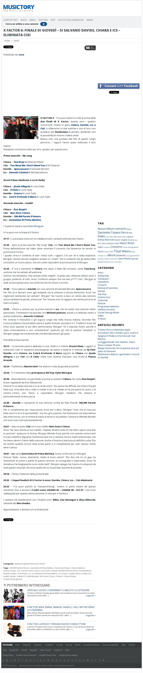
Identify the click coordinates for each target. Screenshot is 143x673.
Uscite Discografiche (71, 19)
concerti (120, 228)
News (90, 19)
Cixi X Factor (45, 570)
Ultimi (67, 650)
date (136, 240)
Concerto (116, 247)
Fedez (101, 236)
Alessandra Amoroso (106, 262)
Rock (24, 19)
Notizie (43, 19)
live (111, 251)
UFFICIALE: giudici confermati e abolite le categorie (58, 590)
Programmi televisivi (29, 563)
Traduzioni (58, 650)
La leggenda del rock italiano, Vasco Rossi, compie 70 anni (116, 343)
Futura (18, 193)
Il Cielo (14, 189)
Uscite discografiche (131, 247)
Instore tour (104, 297)
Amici (32, 19)
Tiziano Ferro (119, 232)
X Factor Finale (70, 576)
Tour (117, 251)
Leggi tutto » (91, 595)
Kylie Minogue (35, 226)
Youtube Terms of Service (26, 655)
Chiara (75, 124)
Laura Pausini (125, 258)
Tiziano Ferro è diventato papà (114, 329)
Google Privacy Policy (47, 655)
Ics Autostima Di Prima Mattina (44, 573)
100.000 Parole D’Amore (27, 216)
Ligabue (129, 236)
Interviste (103, 300)
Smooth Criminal (18, 172)
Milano (126, 251)
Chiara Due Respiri (62, 568)
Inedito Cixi (86, 573)
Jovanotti (121, 255)
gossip (135, 258)
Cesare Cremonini (110, 259)
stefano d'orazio (106, 309)
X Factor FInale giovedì (12, 579)
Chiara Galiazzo (78, 568)
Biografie (33, 650)
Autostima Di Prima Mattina (25, 219)
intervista (109, 237)
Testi (4, 650)
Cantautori (103, 278)
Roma (100, 251)
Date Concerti (45, 650)
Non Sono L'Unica (47, 576)
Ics (91, 124)
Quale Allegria (21, 186)
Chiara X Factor (9, 570)
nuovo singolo (121, 239)
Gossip (101, 291)
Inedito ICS (21, 576)
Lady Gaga (129, 256)
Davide (84, 124)
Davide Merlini (85, 570)
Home (7, 40)
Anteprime (103, 275)
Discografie (13, 650)
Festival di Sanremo (108, 288)
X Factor (41, 563)
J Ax (114, 236)
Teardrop (18, 161)
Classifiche (103, 281)
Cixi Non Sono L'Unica (30, 570)
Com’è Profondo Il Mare (22, 196)
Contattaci (10, 19)
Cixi (42, 128)
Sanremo (104, 232)
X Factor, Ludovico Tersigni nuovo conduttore (56, 624)
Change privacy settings (68, 655)
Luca (21, 54)
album (111, 255)
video (100, 247)
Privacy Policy (8, 655)
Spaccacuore (21, 168)
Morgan (128, 229)
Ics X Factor (63, 573)
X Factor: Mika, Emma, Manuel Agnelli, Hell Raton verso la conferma (61, 609)
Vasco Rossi (127, 243)
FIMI (130, 233)
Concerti (102, 284)
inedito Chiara (75, 573)
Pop (53, 19)
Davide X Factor (9, 573)
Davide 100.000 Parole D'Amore (65, 570)
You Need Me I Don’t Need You (27, 165)
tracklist (119, 237)
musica (131, 240)
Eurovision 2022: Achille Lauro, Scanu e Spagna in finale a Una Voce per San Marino (118, 335)
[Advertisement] (89, 8)
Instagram (106, 247)
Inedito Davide (9, 576)
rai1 (105, 256)
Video (101, 315)
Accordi (24, 650)
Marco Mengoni (108, 243)
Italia (117, 243)
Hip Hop (102, 294)
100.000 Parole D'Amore (19, 568)
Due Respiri (20, 209)
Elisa (124, 237)
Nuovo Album (106, 228)
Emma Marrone (106, 239)
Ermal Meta (117, 262)
